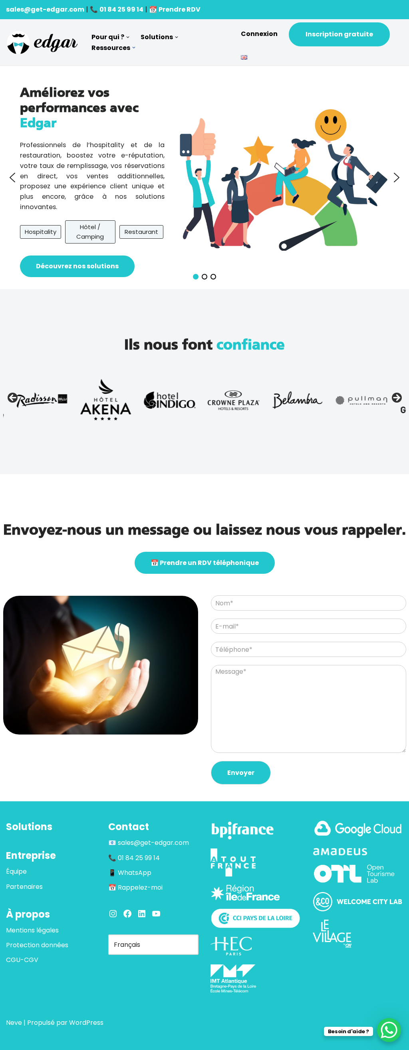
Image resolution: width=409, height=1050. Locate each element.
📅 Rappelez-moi (135, 887)
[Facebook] (127, 913)
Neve (14, 1022)
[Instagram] (113, 913)
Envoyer (240, 772)
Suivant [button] (396, 398)
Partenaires (24, 886)
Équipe (16, 871)
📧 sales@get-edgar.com (148, 842)
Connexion (259, 33)
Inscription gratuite (339, 34)
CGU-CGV (22, 959)
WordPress (86, 1022)
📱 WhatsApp (129, 872)
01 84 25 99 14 (121, 9)
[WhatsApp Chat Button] (389, 1030)
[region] (204, 177)
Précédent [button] (13, 398)
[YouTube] (156, 913)
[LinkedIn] (142, 913)
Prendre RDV (180, 9)
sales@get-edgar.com (45, 9)
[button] (127, 37)
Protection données (37, 945)
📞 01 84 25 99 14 (134, 857)
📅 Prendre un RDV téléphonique (205, 562)
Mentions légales (32, 930)
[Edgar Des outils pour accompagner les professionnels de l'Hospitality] (42, 42)
